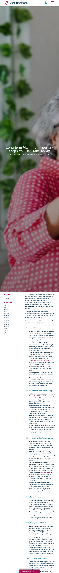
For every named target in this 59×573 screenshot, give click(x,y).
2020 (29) (6, 317)
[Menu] (52, 3)
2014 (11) (6, 328)
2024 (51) (6, 309)
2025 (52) (6, 307)
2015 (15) (6, 326)
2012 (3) (6, 332)
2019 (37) (6, 319)
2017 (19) (6, 323)
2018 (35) (6, 321)
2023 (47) (6, 311)
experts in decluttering (47, 472)
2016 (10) (6, 325)
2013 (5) (6, 330)
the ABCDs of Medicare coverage (44, 396)
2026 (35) (6, 305)
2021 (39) (6, 315)
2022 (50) (6, 313)
